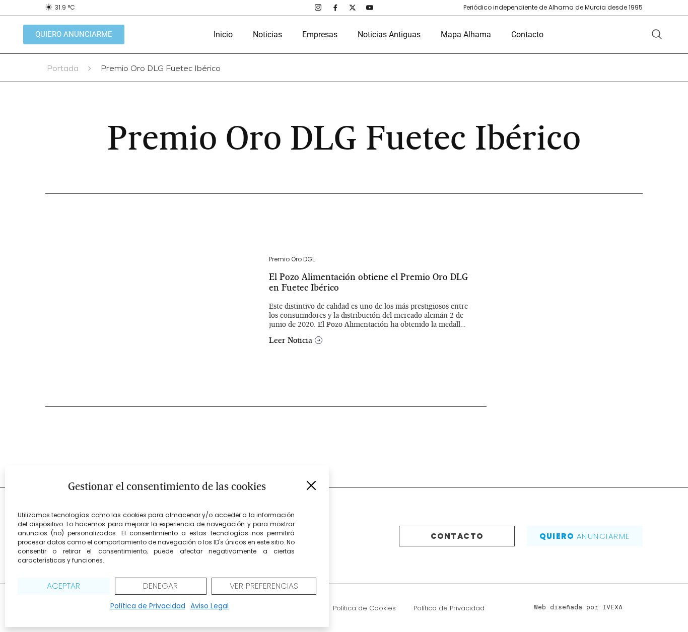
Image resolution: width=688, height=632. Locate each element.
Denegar (160, 586)
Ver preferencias (264, 586)
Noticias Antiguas (389, 34)
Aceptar (63, 586)
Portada (63, 69)
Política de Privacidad (147, 606)
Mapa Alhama (466, 34)
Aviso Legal (209, 606)
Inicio (223, 34)
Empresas (319, 34)
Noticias (267, 34)
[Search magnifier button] (656, 34)
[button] (311, 485)
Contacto (527, 34)
